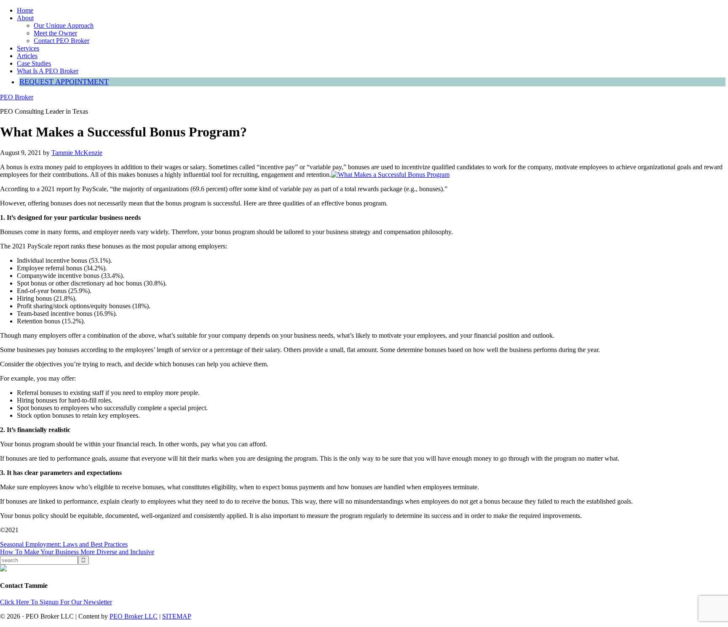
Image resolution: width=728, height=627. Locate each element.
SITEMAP (176, 616)
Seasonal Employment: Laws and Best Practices (64, 544)
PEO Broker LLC (134, 616)
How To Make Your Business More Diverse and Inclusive (77, 551)
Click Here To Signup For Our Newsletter (56, 602)
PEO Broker (16, 97)
